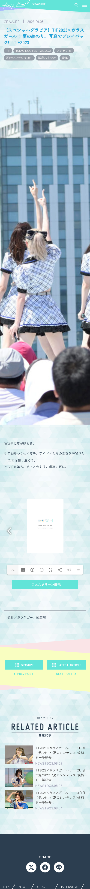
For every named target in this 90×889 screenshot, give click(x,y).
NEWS (22, 886)
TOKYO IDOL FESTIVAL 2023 (33, 50)
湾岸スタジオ (47, 57)
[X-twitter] (31, 867)
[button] (85, 5)
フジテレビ (64, 50)
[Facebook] (45, 867)
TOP (5, 886)
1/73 (12, 570)
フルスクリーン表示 (46, 584)
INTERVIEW (69, 886)
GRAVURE (44, 886)
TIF (8, 50)
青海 (65, 57)
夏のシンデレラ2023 (19, 57)
